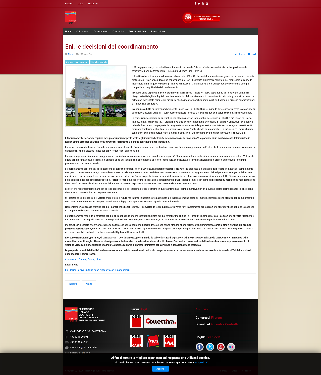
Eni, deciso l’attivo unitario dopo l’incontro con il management (97, 269)
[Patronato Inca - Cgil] (153, 340)
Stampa (241, 53)
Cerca (80, 3)
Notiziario (92, 3)
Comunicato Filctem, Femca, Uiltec (83, 259)
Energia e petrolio (99, 62)
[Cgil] (136, 321)
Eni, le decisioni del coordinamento (111, 46)
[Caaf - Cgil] (136, 340)
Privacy (69, 3)
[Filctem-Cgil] (70, 17)
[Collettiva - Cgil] (160, 321)
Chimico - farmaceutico (77, 62)
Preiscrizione (158, 31)
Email (253, 53)
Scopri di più (201, 362)
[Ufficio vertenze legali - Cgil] (170, 340)
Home (68, 31)
